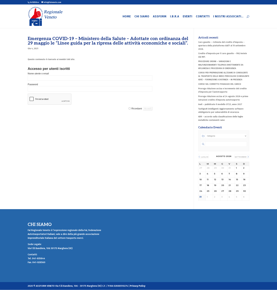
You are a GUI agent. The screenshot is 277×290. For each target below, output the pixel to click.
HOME (127, 16)
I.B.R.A (174, 16)
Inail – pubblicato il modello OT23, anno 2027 (220, 104)
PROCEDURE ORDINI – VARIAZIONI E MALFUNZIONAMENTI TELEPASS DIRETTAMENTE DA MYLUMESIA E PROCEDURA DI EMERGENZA (220, 65)
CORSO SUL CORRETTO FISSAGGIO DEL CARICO (219, 84)
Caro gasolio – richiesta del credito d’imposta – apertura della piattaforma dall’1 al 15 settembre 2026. (221, 45)
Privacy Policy (137, 286)
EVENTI (187, 16)
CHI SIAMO (141, 16)
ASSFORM (159, 16)
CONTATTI (203, 16)
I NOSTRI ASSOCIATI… (228, 16)
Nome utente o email (38, 73)
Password (33, 84)
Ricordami (136, 108)
